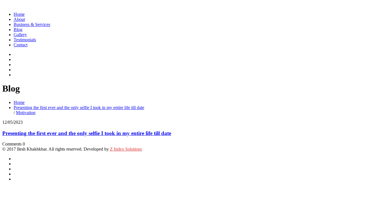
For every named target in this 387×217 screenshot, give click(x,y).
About (19, 19)
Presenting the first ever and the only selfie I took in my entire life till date (79, 107)
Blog (18, 29)
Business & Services (32, 24)
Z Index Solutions (126, 149)
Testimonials (25, 39)
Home (19, 14)
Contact (20, 44)
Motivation (25, 112)
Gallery (20, 34)
